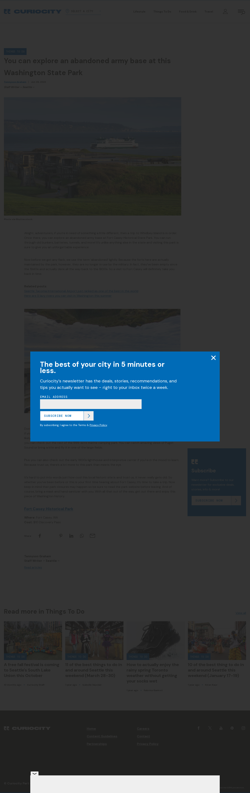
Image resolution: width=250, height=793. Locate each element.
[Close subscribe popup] (213, 357)
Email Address (54, 397)
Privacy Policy (98, 425)
